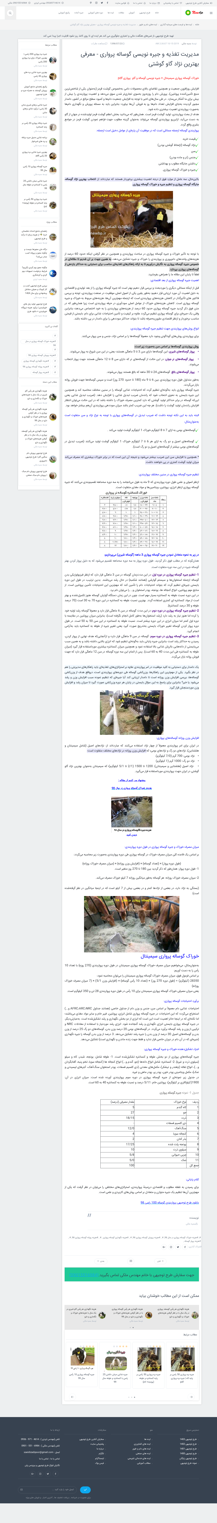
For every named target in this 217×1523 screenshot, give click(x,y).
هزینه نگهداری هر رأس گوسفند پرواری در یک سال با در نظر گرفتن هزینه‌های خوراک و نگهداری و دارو (173, 1313)
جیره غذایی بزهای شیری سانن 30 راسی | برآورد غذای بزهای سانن (34, 108)
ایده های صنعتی (143, 1453)
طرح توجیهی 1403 (188, 1439)
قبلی (159, 1261)
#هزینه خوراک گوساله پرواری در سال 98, (181, 1237)
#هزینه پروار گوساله (41, 372)
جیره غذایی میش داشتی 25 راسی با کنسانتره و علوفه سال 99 (115, 1378)
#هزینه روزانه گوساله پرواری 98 (36, 366)
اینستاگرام (99, 1458)
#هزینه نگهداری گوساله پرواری (36, 361)
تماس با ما (138, 3)
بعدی (101, 1261)
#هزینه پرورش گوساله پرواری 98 (42, 355)
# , (162, 1237)
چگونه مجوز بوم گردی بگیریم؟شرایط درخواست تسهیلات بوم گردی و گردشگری (34, 271)
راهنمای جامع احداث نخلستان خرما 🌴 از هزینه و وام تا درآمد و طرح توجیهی (34, 235)
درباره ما (153, 3)
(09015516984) (83, 1275)
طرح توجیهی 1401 (188, 1449)
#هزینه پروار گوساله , (192, 1241)
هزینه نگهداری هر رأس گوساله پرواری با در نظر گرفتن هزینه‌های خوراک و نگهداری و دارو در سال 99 (127, 1313)
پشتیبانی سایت (97, 1444)
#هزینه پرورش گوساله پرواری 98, (146, 1237)
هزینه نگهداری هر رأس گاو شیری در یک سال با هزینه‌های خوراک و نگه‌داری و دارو (81, 1313)
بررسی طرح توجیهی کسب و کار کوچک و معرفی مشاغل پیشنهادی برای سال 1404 (35, 289)
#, (200, 1237)
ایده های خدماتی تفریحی (139, 1458)
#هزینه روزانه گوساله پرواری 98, (85, 1237)
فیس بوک (99, 1463)
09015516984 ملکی (18, 3)
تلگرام (101, 1453)
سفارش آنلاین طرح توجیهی (198, 3)
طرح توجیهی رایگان (188, 1458)
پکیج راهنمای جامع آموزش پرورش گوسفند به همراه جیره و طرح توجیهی (34, 90)
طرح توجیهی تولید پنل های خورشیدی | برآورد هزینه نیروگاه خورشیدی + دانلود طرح (34, 307)
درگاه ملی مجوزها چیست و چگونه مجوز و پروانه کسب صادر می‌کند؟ (35, 253)
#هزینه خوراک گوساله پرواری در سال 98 (40, 342)
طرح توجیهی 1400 (188, 1453)
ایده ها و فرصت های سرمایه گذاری (176, 24)
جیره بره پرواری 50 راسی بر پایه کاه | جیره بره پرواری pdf (182, 1378)
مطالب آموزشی (143, 1463)
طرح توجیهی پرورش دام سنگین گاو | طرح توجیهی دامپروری (36, 457)
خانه (197, 24)
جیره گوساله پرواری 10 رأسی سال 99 (81, 1376)
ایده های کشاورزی (142, 1444)
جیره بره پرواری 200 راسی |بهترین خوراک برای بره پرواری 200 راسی (34, 58)
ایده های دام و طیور (148, 24)
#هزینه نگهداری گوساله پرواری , (115, 1237)
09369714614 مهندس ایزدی (47, 3)
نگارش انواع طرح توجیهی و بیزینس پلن (42, 1465)
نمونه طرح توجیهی (188, 1463)
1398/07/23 (116, 43)
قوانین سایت (121, 3)
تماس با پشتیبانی (171, 3)
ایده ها (147, 1439)
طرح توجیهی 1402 (188, 1444)
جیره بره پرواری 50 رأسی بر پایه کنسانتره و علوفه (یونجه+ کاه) (148, 1378)
